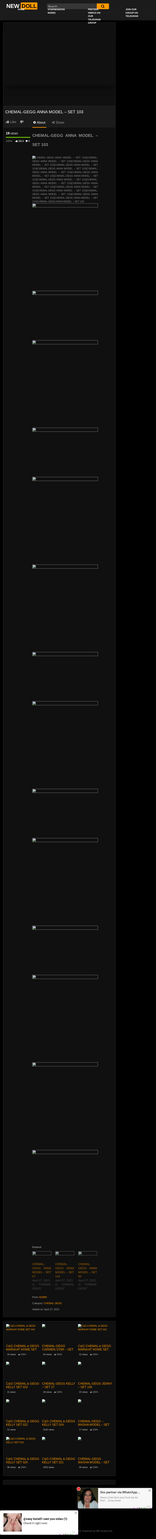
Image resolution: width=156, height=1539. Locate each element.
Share (59, 122)
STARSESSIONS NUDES (56, 11)
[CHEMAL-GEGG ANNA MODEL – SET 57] (41, 1256)
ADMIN (43, 1297)
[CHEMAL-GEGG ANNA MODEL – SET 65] (87, 1256)
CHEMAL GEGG (53, 1303)
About (40, 122)
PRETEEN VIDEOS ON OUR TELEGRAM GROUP (94, 16)
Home (21, 9)
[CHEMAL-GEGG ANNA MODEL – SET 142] (64, 1256)
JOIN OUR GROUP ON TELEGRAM (132, 12)
